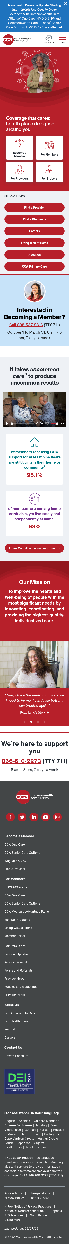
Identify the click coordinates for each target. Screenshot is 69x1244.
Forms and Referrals (18, 970)
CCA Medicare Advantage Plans (26, 911)
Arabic (12, 1134)
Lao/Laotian (13, 1147)
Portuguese (52, 1134)
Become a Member (19, 836)
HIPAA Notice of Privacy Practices (28, 1206)
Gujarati (39, 1143)
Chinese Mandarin (46, 1121)
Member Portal (14, 936)
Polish (8, 1143)
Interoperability (40, 1193)
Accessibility (13, 1193)
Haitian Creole (48, 1138)
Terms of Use (40, 1197)
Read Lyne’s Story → (34, 712)
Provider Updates (16, 954)
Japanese (23, 1143)
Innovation (11, 1029)
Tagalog (41, 1125)
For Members (14, 878)
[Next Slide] (44, 721)
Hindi (24, 1134)
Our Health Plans (16, 1021)
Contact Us (13, 1047)
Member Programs (17, 919)
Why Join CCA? (15, 860)
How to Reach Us (16, 1056)
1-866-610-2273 (37, 1175)
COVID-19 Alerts (15, 887)
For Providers (15, 945)
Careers (9, 1037)
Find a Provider (14, 869)
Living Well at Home (18, 927)
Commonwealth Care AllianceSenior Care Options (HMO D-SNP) (33, 25)
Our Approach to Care (19, 1013)
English (9, 1121)
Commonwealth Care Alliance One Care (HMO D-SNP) (33, 16)
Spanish (24, 1121)
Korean (44, 1129)
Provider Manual (15, 962)
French (55, 1125)
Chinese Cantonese (18, 1125)
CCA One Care (14, 844)
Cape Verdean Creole (19, 1138)
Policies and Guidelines (20, 986)
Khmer (42, 1147)
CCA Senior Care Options (22, 852)
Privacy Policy (14, 1197)
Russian (58, 1129)
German (30, 1129)
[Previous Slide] (25, 721)
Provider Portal (14, 995)
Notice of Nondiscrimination (24, 1211)
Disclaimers (12, 1219)
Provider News (14, 978)
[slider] (22, 423)
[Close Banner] (65, 3)
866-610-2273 (21, 761)
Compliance (38, 1215)
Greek (29, 1147)
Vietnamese (12, 1129)
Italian (36, 1134)
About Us (11, 1004)
